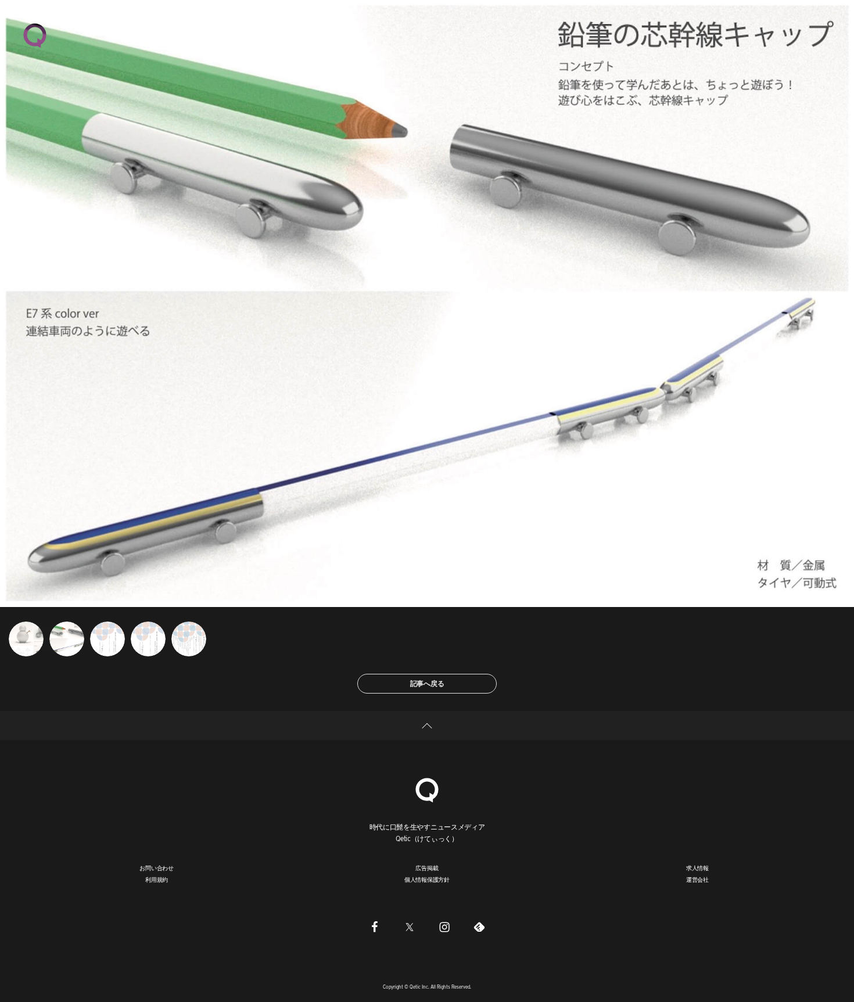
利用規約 (156, 879)
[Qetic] (34, 34)
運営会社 (697, 879)
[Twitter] (409, 926)
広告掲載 (426, 867)
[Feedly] (479, 926)
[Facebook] (374, 926)
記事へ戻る (427, 683)
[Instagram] (444, 926)
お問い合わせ (156, 867)
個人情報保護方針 (427, 879)
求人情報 (697, 867)
